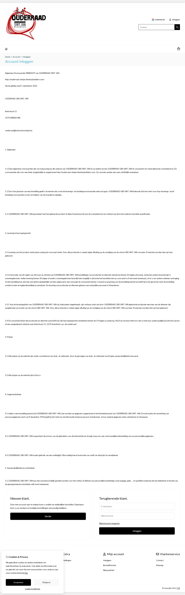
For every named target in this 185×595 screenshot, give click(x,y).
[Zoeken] (177, 27)
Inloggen (27, 57)
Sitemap (159, 565)
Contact (160, 560)
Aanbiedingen (65, 560)
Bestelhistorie (109, 565)
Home (7, 57)
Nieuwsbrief (108, 570)
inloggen (176, 19)
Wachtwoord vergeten (109, 523)
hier (26, 573)
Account (16, 57)
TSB (178, 588)
